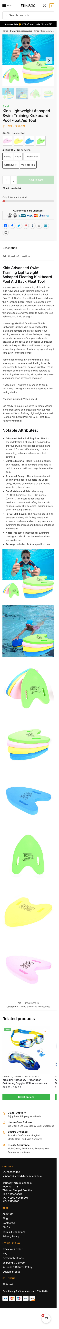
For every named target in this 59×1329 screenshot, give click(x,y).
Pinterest (7, 1284)
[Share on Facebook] (12, 226)
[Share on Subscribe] (46, 226)
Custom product (11, 1271)
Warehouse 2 (28, 164)
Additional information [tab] (16, 256)
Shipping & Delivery (13, 1262)
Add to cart (36, 179)
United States (32, 156)
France (7, 156)
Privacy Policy (10, 1236)
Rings (36, 31)
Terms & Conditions (13, 1232)
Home (5, 31)
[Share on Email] (39, 226)
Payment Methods (13, 1258)
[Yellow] (18, 141)
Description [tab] (9, 248)
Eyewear (7, 1077)
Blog (5, 1218)
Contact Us (8, 1222)
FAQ (4, 1253)
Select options (26, 1097)
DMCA (6, 1227)
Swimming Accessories (21, 31)
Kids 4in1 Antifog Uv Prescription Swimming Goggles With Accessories (24, 1081)
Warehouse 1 (10, 164)
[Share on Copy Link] (5, 232)
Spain (18, 156)
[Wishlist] (45, 1030)
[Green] (41, 141)
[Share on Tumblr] (32, 226)
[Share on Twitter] (19, 226)
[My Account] (45, 6)
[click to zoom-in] (28, 60)
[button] (13, 178)
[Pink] (7, 141)
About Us (7, 1213)
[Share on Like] (5, 226)
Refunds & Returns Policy (17, 1267)
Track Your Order (12, 1249)
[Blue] (30, 141)
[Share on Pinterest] (26, 226)
